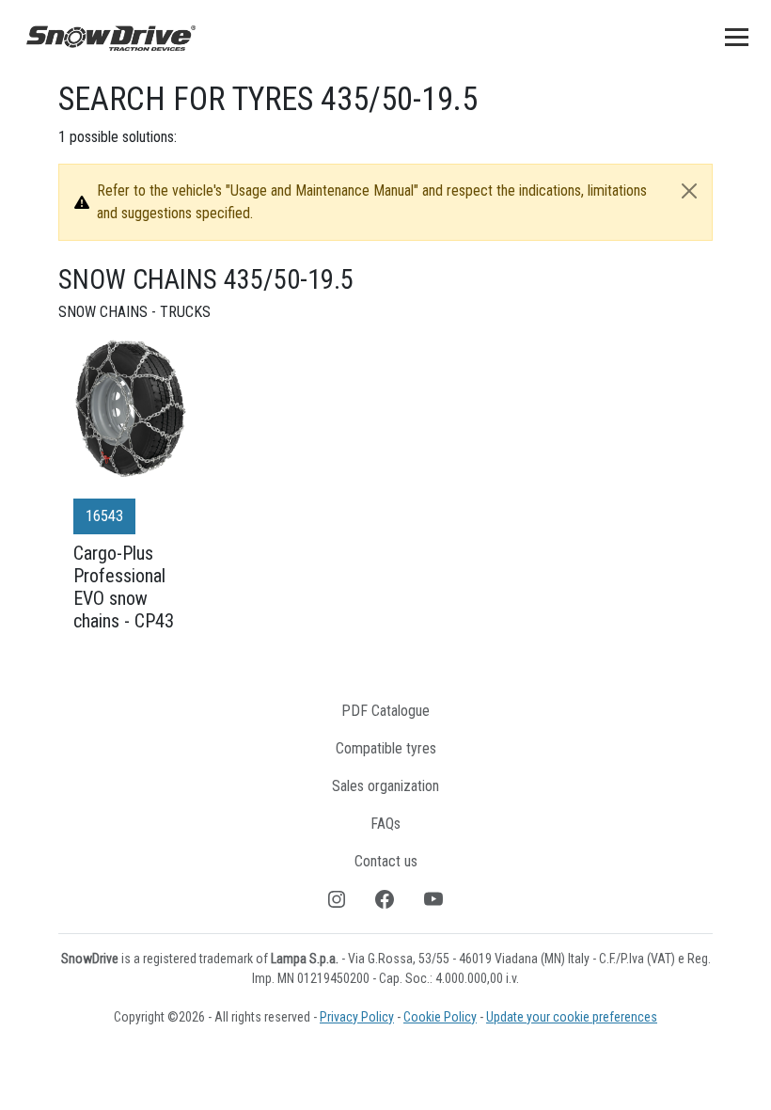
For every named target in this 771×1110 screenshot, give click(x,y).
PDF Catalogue (385, 711)
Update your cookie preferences (571, 1016)
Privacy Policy (357, 1016)
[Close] (689, 191)
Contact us (385, 861)
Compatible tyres (386, 748)
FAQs (385, 823)
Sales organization (385, 786)
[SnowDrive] (111, 37)
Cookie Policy (440, 1016)
